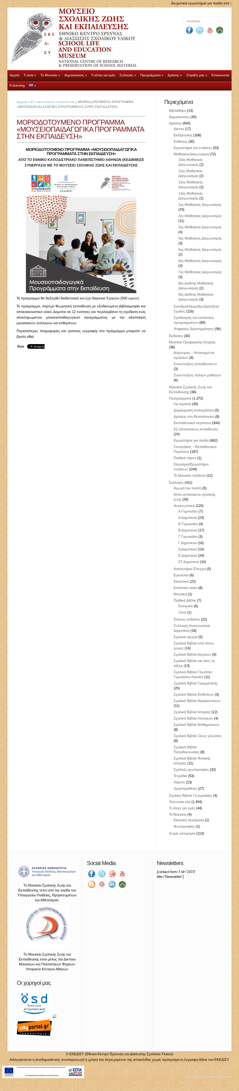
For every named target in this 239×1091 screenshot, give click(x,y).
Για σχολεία (182, 404)
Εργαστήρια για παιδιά (191, 440)
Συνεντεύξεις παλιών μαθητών (197, 375)
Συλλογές (176, 482)
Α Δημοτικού (187, 518)
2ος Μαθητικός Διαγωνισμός (200, 216)
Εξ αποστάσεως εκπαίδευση (52, 101)
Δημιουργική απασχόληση (194, 410)
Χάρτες (179, 782)
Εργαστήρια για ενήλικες (193, 148)
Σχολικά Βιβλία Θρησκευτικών (197, 701)
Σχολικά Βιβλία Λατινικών (193, 718)
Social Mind (223, 1076)
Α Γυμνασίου (188, 511)
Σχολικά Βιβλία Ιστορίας (192, 712)
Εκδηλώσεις (183, 135)
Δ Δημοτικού (187, 549)
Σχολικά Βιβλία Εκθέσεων (194, 694)
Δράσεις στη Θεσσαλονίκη (194, 416)
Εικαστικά (181, 581)
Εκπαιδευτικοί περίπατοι (192, 423)
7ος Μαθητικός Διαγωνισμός (200, 272)
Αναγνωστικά (184, 506)
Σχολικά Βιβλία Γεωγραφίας (190, 795)
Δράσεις (175, 123)
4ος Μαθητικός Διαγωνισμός (200, 238)
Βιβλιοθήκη (177, 111)
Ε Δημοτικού (187, 555)
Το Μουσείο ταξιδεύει (190, 475)
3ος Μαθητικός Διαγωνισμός (200, 227)
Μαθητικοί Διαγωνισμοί (191, 154)
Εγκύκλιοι (181, 575)
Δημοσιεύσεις (179, 117)
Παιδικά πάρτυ (185, 458)
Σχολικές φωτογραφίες (191, 769)
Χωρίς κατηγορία (182, 833)
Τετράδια (180, 776)
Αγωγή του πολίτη (187, 488)
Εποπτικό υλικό (185, 588)
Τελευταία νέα (179, 802)
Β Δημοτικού (187, 530)
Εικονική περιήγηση (189, 820)
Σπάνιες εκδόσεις (187, 619)
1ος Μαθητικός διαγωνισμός (199, 205)
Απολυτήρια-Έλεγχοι (190, 569)
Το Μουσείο (177, 814)
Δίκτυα (179, 129)
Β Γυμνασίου (188, 524)
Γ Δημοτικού (187, 543)
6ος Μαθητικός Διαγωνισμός (200, 261)
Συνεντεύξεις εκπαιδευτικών (195, 364)
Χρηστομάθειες (185, 788)
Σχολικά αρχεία (185, 637)
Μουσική (180, 594)
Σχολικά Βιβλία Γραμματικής (196, 683)
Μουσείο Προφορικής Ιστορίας (192, 342)
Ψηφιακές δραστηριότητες (194, 329)
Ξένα (182, 612)
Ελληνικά (185, 606)
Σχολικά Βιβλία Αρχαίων (192, 654)
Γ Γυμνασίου (187, 536)
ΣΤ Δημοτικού (188, 562)
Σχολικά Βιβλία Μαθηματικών (196, 725)
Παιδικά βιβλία (185, 600)
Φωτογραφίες (184, 826)
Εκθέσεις (180, 141)
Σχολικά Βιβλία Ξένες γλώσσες (198, 736)
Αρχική (22, 101)
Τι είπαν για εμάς (182, 808)
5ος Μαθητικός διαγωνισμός (199, 249)
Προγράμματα (180, 398)
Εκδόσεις (176, 336)
